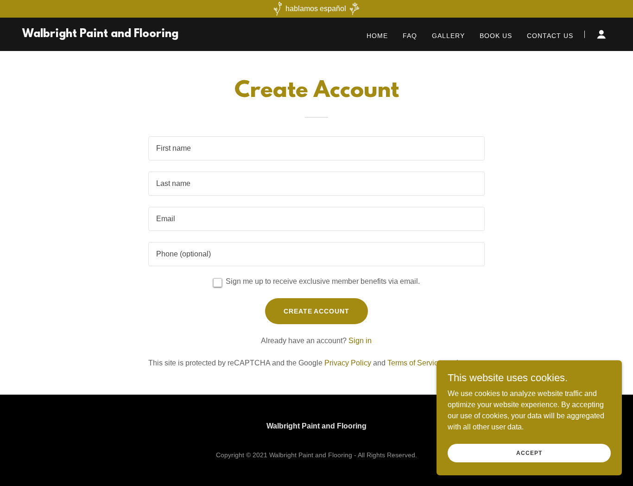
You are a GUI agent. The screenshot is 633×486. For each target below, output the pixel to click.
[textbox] (316, 148)
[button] (601, 34)
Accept (529, 452)
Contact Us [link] (550, 35)
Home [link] (377, 35)
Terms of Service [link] (414, 363)
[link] (100, 34)
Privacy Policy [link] (347, 363)
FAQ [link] (410, 35)
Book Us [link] (496, 35)
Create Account (317, 311)
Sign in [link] (360, 341)
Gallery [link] (448, 35)
